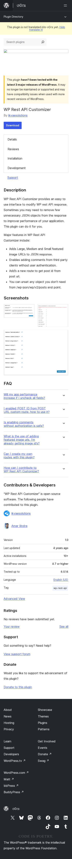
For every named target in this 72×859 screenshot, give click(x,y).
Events (42, 748)
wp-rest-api (60, 588)
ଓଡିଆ (15, 809)
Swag (43, 761)
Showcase (45, 710)
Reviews (13, 149)
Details (12, 139)
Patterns (43, 729)
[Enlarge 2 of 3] (63, 309)
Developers (11, 754)
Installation (15, 158)
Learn (7, 741)
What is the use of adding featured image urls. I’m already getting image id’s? (22, 440)
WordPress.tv (15, 761)
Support (12, 177)
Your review (12, 626)
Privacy (9, 729)
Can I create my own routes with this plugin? (19, 455)
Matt (9, 779)
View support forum (17, 654)
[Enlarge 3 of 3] (63, 335)
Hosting (9, 723)
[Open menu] (66, 5)
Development (17, 168)
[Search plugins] (43, 42)
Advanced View (14, 598)
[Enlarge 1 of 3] (29, 309)
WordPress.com (16, 772)
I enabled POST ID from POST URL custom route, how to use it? (26, 410)
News (7, 716)
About (8, 710)
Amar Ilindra (19, 526)
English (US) (61, 579)
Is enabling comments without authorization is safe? (24, 424)
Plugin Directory (13, 16)
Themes (43, 716)
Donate (45, 754)
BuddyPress (14, 792)
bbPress (11, 785)
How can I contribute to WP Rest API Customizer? (21, 469)
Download (12, 125)
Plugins (42, 723)
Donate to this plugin (18, 687)
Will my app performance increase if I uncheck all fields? (24, 396)
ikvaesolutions (18, 115)
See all (63, 626)
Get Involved (47, 741)
